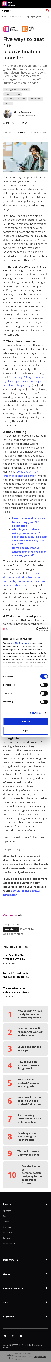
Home (5, 16)
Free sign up (11, 929)
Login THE (9, 924)
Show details (36, 713)
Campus (6, 10)
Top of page (7, 132)
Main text (21, 132)
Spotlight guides (34, 16)
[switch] (44, 685)
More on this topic (38, 132)
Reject (26, 730)
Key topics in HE (17, 16)
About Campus (9, 1243)
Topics (6, 1221)
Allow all (25, 721)
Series (6, 1216)
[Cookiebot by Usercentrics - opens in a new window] (36, 629)
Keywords (7, 1232)
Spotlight (7, 1210)
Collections (8, 1227)
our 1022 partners (20, 643)
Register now (40, 1356)
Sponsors (7, 1238)
